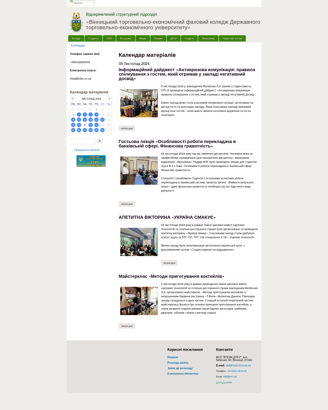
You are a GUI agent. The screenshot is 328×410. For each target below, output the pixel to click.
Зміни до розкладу (180, 368)
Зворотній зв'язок (232, 38)
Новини (158, 38)
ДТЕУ (173, 38)
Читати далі (128, 128)
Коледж (76, 38)
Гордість (189, 38)
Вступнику (125, 38)
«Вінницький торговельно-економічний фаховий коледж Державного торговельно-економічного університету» (173, 24)
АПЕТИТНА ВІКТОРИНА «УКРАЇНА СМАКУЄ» (167, 217)
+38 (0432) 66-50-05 (237, 371)
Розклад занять (178, 363)
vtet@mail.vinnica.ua (238, 365)
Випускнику (208, 38)
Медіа (142, 38)
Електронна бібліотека (182, 373)
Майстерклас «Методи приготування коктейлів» (171, 276)
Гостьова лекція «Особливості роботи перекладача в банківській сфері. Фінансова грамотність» (177, 143)
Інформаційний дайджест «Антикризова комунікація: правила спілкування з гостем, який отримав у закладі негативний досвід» (187, 73)
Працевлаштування (87, 150)
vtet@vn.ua (230, 376)
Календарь (78, 45)
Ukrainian (78, 3)
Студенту (93, 38)
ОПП (109, 38)
